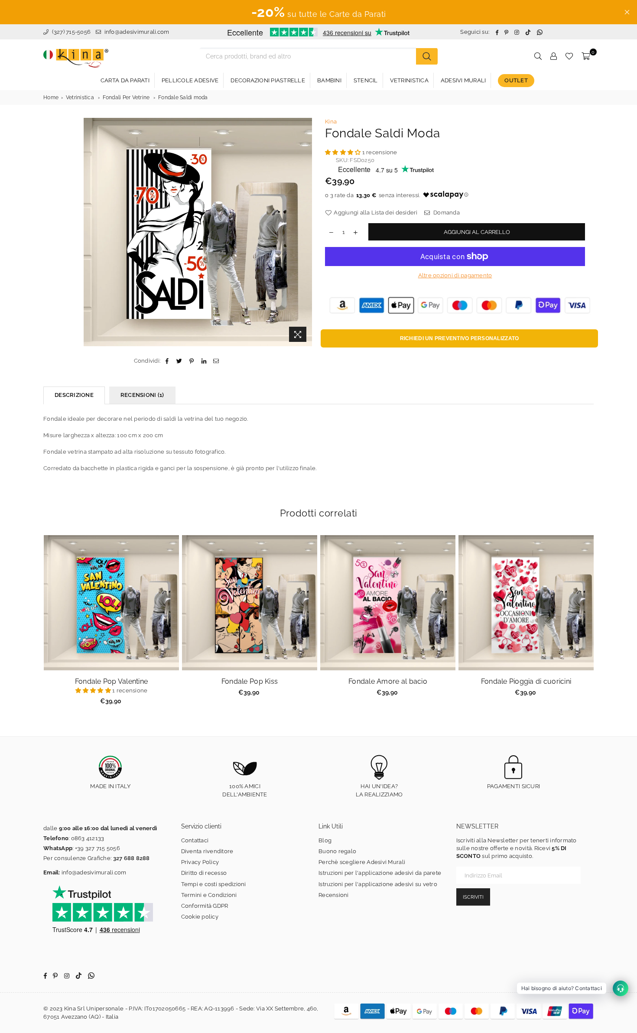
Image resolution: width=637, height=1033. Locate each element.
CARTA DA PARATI (125, 80)
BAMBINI (329, 80)
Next (604, 624)
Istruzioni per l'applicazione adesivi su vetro (377, 884)
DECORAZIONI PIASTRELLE (268, 80)
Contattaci (195, 840)
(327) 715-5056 (70, 32)
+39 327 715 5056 (97, 848)
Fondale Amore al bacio (387, 681)
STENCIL (366, 80)
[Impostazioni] (553, 56)
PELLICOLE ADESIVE (190, 80)
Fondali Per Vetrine (126, 97)
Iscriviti (473, 897)
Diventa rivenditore (207, 851)
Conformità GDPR (204, 906)
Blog (325, 840)
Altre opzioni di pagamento (455, 275)
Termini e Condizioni (209, 895)
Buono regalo (337, 851)
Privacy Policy (200, 862)
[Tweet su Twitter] (179, 361)
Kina (331, 121)
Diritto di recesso (204, 873)
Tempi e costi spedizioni (213, 884)
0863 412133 (87, 838)
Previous (32, 624)
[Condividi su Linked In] (204, 361)
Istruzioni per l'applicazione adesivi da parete (379, 873)
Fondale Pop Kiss (249, 681)
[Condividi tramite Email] (216, 361)
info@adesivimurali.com (136, 32)
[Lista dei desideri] (569, 56)
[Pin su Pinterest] (191, 361)
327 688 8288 (131, 858)
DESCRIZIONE (74, 395)
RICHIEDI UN (459, 338)
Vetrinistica (80, 97)
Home (50, 97)
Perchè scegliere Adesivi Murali (361, 862)
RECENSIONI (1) (142, 395)
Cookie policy (199, 916)
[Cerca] (427, 56)
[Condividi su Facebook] (167, 361)
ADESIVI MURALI (463, 80)
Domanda (446, 212)
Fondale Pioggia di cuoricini (526, 681)
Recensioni (333, 895)
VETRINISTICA (409, 80)
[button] (343, 152)
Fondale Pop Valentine (111, 681)
